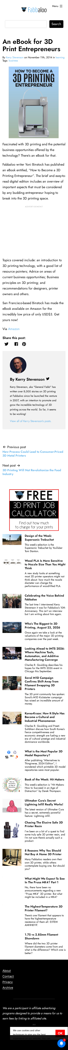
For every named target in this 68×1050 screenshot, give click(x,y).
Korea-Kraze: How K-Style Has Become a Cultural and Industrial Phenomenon (45, 717)
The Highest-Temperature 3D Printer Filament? (44, 908)
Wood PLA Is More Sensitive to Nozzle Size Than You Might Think (45, 564)
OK (60, 1033)
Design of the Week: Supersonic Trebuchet (39, 538)
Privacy (7, 982)
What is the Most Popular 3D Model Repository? (44, 753)
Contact (8, 976)
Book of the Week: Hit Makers (44, 779)
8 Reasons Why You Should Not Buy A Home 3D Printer (43, 852)
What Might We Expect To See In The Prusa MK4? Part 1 (45, 880)
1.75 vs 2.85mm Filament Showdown (41, 936)
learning (60, 57)
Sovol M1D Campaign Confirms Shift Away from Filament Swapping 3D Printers (41, 683)
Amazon (14, 329)
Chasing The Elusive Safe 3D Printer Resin (44, 824)
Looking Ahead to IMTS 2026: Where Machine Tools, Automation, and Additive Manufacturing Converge (45, 654)
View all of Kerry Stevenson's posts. (30, 421)
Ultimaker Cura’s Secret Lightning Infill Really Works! (44, 802)
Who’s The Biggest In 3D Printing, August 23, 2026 (42, 625)
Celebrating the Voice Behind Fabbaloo (44, 597)
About (6, 970)
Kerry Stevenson (14, 57)
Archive (7, 987)
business (13, 60)
